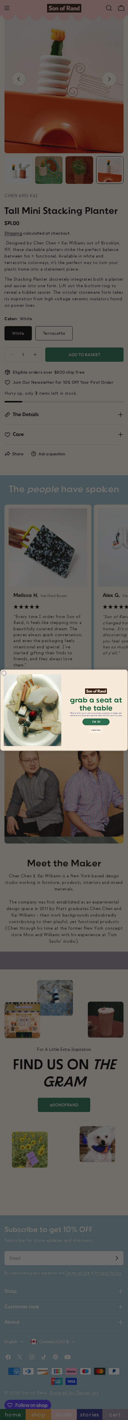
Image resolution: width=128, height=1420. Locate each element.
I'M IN (96, 721)
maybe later (96, 730)
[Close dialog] (3, 673)
